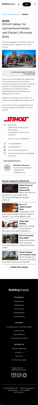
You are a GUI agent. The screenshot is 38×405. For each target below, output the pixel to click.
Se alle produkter (19, 316)
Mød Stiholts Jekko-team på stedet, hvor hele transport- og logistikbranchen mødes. (18, 242)
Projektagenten (19, 313)
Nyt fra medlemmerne (11, 14)
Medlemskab (19, 305)
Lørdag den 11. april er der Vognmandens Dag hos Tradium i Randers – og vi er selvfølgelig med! (18, 210)
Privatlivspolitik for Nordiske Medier (19, 327)
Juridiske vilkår (19, 331)
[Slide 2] (13, 63)
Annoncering (19, 309)
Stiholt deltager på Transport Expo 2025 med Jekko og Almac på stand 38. (19, 257)
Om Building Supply (19, 360)
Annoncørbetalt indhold (19, 338)
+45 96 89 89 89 (14, 144)
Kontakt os (19, 352)
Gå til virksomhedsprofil (17, 150)
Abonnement (19, 301)
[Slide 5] (24, 63)
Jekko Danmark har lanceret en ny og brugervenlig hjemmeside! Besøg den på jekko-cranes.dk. (18, 192)
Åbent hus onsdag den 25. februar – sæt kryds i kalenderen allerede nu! (18, 226)
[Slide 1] (9, 63)
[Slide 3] (17, 63)
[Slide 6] (28, 63)
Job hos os (19, 356)
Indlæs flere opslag (19, 267)
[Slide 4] (20, 63)
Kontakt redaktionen (19, 349)
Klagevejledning (19, 334)
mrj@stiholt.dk (19, 173)
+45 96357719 (18, 170)
